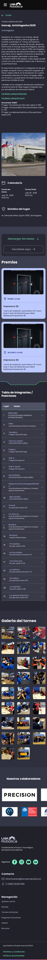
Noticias (5, 907)
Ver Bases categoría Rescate (14, 94)
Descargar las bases (21, 238)
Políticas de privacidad (13, 956)
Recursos (5, 928)
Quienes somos (8, 901)
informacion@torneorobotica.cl (23, 878)
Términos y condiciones (14, 952)
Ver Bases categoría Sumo (13, 98)
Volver (8, 15)
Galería (5, 923)
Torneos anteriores (10, 912)
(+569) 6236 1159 (15, 883)
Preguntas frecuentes (11, 918)
